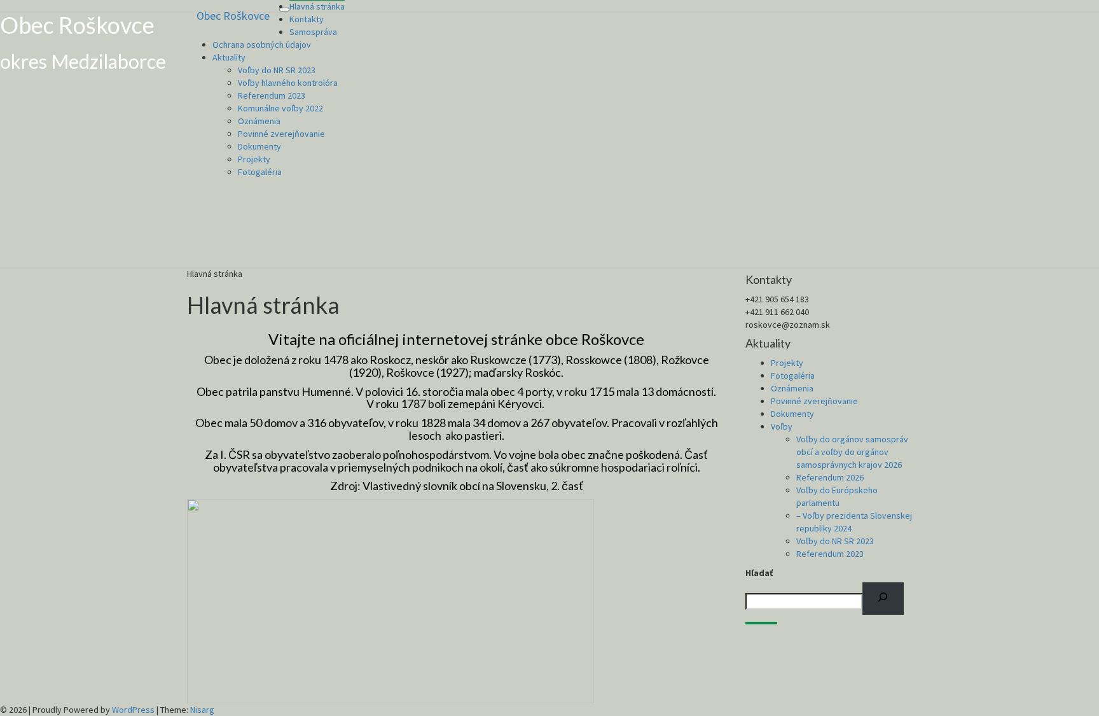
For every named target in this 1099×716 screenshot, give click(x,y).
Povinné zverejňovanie (281, 133)
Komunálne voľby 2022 (280, 108)
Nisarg (202, 709)
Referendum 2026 (830, 477)
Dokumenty (259, 146)
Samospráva (313, 32)
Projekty (254, 159)
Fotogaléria (260, 172)
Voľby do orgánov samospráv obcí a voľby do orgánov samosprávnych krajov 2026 (852, 451)
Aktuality (228, 57)
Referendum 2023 (271, 95)
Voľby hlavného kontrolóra (288, 82)
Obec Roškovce (233, 15)
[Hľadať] (883, 598)
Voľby (781, 426)
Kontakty (306, 19)
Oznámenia (259, 121)
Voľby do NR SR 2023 (276, 70)
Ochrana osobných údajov (261, 44)
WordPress (133, 709)
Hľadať (759, 573)
